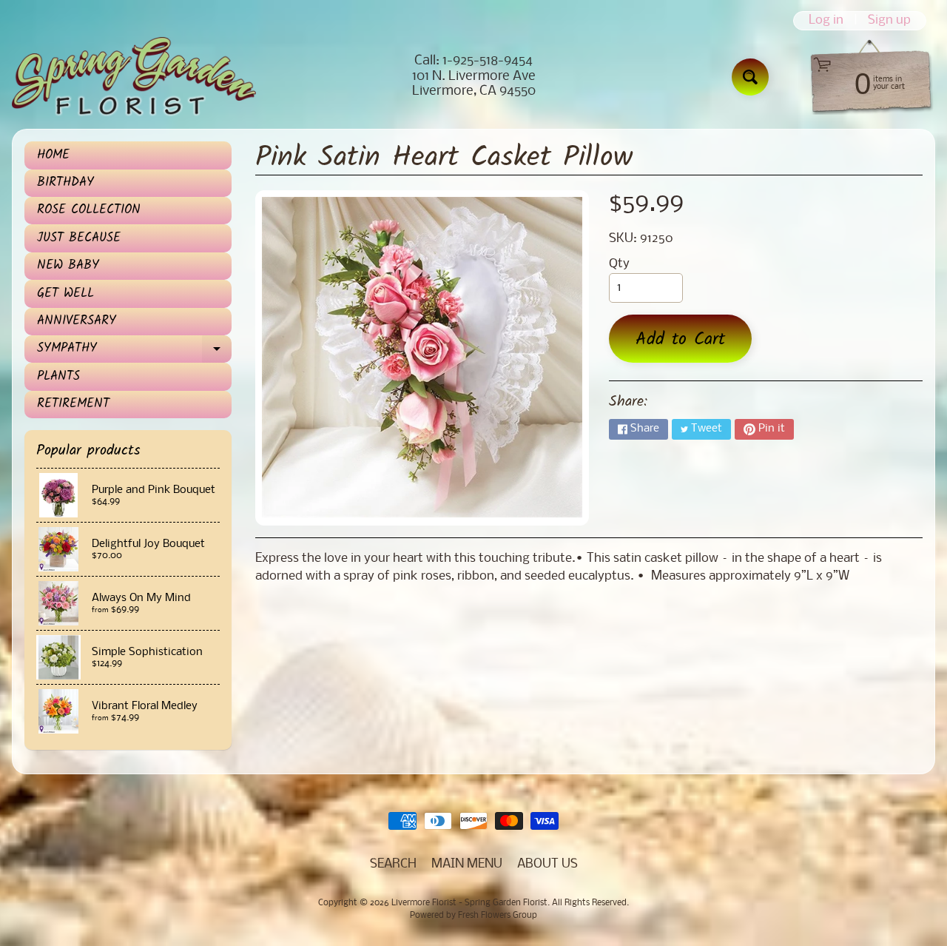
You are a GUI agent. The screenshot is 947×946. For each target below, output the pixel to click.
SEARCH (393, 864)
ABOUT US (547, 864)
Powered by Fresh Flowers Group (473, 915)
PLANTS (58, 376)
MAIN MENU (466, 864)
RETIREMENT (73, 404)
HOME (53, 155)
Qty (619, 264)
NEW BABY (68, 265)
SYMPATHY (133, 350)
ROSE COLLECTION (89, 210)
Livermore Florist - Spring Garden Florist (469, 903)
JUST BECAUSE (79, 238)
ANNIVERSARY (76, 321)
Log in (826, 21)
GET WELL (65, 293)
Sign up (889, 21)
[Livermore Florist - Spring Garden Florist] (134, 77)
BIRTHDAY (65, 182)
